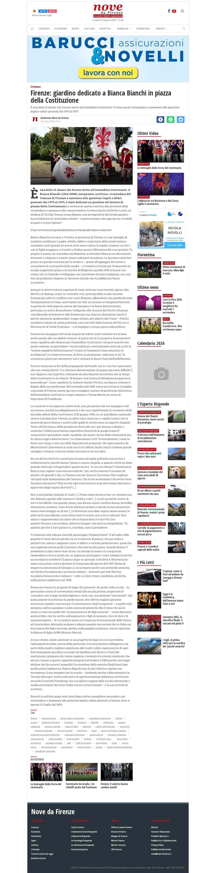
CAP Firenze (116, 849)
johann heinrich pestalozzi (119, 747)
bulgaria (87, 726)
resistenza (82, 730)
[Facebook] (169, 11)
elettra (118, 718)
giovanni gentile (52, 726)
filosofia (95, 722)
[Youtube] (174, 11)
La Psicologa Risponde (81, 840)
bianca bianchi (49, 718)
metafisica (36, 742)
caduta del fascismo (105, 726)
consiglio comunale (117, 734)
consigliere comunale (45, 751)
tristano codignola (43, 730)
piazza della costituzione (72, 718)
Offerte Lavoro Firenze (121, 827)
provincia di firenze (51, 722)
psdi (69, 742)
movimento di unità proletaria (45, 734)
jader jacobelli (55, 738)
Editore (154, 827)
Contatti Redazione (160, 831)
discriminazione (48, 747)
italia (114, 742)
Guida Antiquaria (79, 849)
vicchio (34, 722)
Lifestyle (105, 28)
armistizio (125, 726)
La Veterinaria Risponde (82, 844)
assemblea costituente (100, 718)
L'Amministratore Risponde (84, 831)
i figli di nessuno (83, 742)
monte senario (84, 747)
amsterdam (101, 742)
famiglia (68, 722)
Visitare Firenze (118, 831)
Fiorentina (143, 28)
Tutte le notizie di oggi (42, 853)
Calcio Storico (77, 827)
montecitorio (73, 738)
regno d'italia (71, 726)
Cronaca (44, 28)
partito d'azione (64, 730)
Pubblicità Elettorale (161, 849)
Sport (75, 28)
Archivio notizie (38, 858)
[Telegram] (181, 119)
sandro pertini (96, 734)
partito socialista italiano (113, 730)
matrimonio (67, 747)
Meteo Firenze (117, 840)
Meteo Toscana (118, 844)
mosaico (88, 738)
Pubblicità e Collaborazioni (163, 840)
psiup (94, 730)
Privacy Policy (157, 844)
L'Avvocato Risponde (80, 836)
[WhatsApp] (170, 119)
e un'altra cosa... (104, 738)
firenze (34, 718)
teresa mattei (37, 738)
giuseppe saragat (54, 742)
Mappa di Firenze (119, 836)
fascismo (81, 722)
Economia (61, 28)
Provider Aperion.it (160, 836)
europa (99, 747)
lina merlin (122, 738)
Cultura (89, 28)
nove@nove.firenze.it (161, 853)
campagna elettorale (74, 734)
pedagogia (108, 722)
